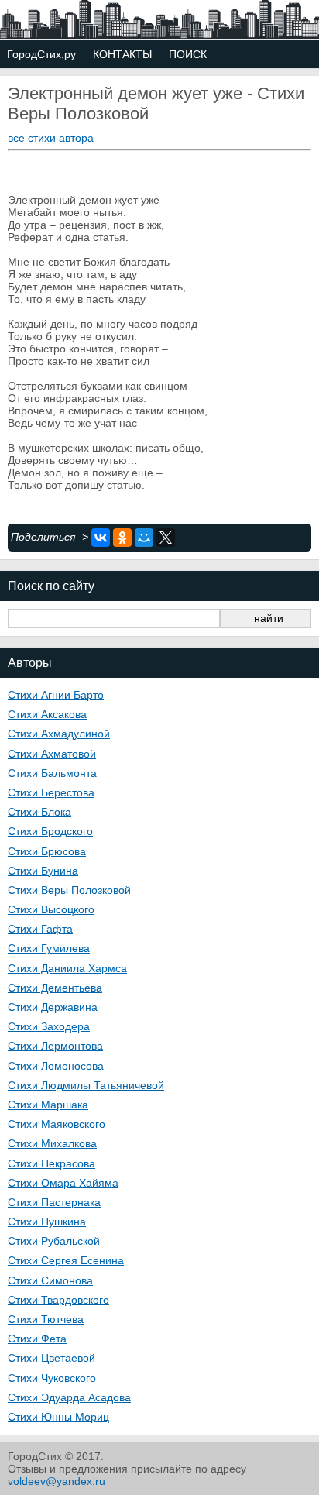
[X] (165, 537)
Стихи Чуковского (52, 1378)
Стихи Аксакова (47, 714)
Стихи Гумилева (49, 948)
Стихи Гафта (40, 929)
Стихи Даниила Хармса (67, 968)
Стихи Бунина (43, 870)
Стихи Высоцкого (51, 909)
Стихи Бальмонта (52, 773)
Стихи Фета (37, 1338)
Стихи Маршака (48, 1104)
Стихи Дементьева (55, 987)
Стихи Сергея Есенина (66, 1260)
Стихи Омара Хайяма (63, 1183)
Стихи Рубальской (54, 1241)
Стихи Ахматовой (52, 754)
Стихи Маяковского (56, 1124)
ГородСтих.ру (41, 54)
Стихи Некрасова (51, 1163)
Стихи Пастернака (54, 1202)
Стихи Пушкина (47, 1221)
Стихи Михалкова (52, 1143)
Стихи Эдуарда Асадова (69, 1397)
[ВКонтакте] (100, 537)
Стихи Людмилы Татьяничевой (86, 1085)
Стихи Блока (39, 812)
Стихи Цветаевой (51, 1358)
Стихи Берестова (51, 792)
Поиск (188, 54)
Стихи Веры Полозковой (69, 890)
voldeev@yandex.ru (56, 1481)
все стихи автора (51, 138)
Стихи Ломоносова (56, 1066)
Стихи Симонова (50, 1280)
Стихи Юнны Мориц (58, 1417)
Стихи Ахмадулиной (59, 733)
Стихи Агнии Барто (56, 695)
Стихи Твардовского (58, 1300)
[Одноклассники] (122, 537)
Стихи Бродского (50, 831)
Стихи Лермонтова (55, 1046)
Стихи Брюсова (47, 851)
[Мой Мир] (144, 537)
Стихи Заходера (49, 1026)
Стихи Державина (53, 1007)
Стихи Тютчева (46, 1319)
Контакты (122, 54)
